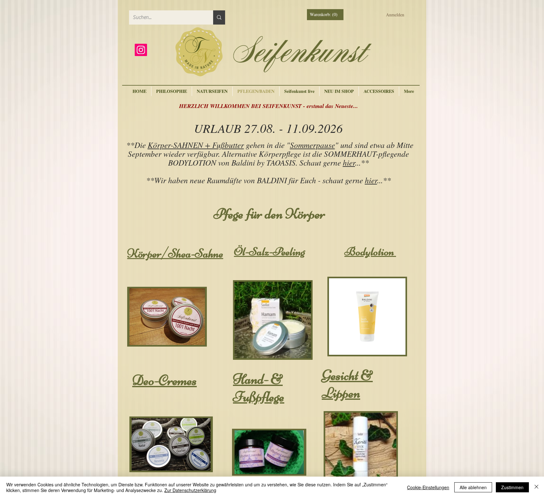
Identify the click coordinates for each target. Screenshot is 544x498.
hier (349, 162)
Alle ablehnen (473, 487)
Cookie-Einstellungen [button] (428, 487)
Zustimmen (512, 487)
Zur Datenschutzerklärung (190, 490)
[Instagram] (141, 50)
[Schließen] (536, 487)
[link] (326, 14)
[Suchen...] (219, 17)
